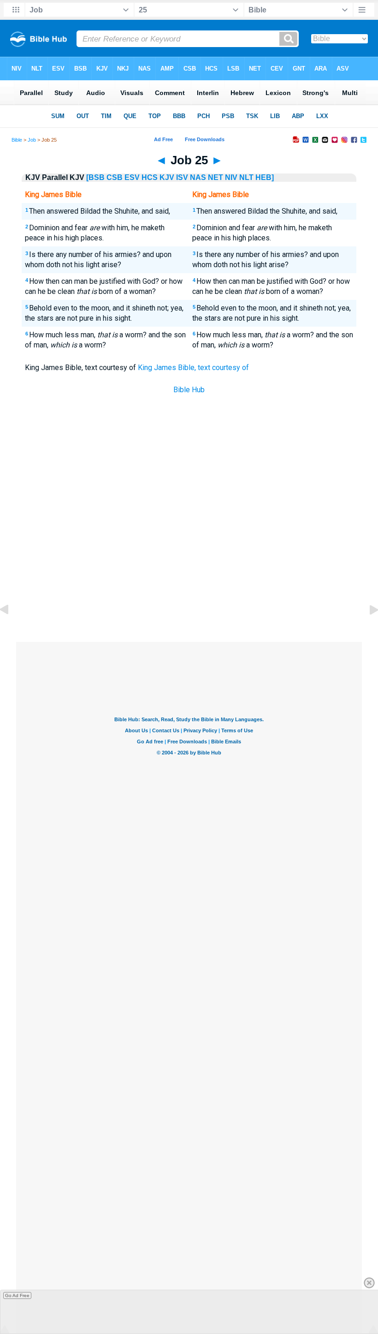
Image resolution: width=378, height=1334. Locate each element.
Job (32, 140)
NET (215, 177)
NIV (231, 177)
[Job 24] (11, 630)
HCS (150, 177)
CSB (114, 177)
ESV (132, 177)
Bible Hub (189, 389)
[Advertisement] (189, 574)
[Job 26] (366, 630)
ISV (182, 177)
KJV (166, 177)
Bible (17, 140)
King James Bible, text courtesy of (193, 367)
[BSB (95, 177)
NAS (198, 177)
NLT (246, 177)
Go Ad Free (17, 1295)
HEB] (264, 177)
